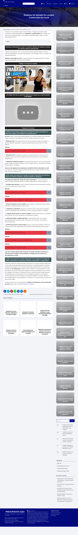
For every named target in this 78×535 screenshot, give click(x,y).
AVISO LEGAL (53, 515)
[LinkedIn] (18, 291)
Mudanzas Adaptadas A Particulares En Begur (13, 294)
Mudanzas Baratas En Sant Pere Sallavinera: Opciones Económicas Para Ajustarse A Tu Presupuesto (65, 500)
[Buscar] (33, 4)
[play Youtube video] (28, 79)
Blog (58, 463)
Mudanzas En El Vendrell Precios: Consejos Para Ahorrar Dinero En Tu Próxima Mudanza (65, 490)
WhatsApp (16, 520)
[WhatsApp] (14, 291)
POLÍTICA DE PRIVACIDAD (56, 512)
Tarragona (55, 3)
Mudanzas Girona (61, 468)
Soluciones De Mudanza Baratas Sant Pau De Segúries (41, 294)
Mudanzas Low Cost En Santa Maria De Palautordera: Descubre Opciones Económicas (65, 480)
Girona (60, 3)
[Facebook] (4, 291)
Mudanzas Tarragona (61, 471)
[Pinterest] (11, 291)
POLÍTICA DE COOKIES (55, 514)
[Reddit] (25, 291)
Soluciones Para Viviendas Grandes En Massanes (65, 485)
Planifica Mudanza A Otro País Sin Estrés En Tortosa (64, 495)
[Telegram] (21, 291)
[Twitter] (8, 291)
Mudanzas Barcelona (61, 466)
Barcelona (49, 3)
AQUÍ (22, 512)
